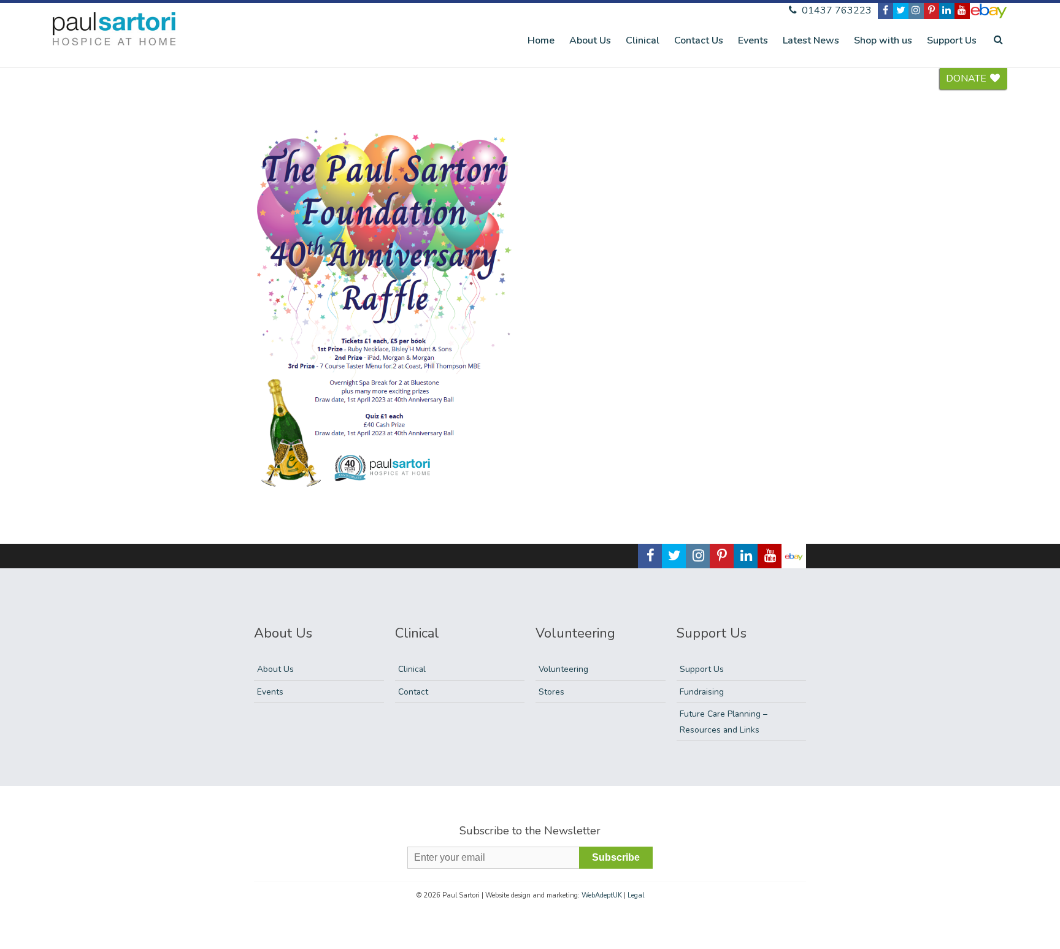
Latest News (811, 40)
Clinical (642, 40)
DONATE (967, 78)
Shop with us (883, 40)
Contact (413, 692)
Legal (636, 895)
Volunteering (563, 669)
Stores (551, 692)
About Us (590, 40)
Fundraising (702, 692)
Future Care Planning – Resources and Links (723, 722)
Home (541, 40)
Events (753, 40)
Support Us (952, 40)
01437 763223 (835, 10)
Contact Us (698, 40)
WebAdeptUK (602, 895)
